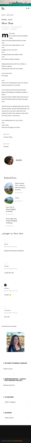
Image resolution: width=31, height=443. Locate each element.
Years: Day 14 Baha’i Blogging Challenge (11, 209)
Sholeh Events (8, 369)
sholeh (6, 29)
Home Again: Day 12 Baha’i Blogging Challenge (11, 221)
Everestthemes (17, 441)
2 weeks (6, 147)
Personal (4, 19)
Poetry (10, 19)
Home (17, 198)
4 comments (14, 29)
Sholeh (6, 288)
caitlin (6, 266)
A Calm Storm (15, 3)
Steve (6, 244)
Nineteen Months (9, 385)
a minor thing (7, 137)
